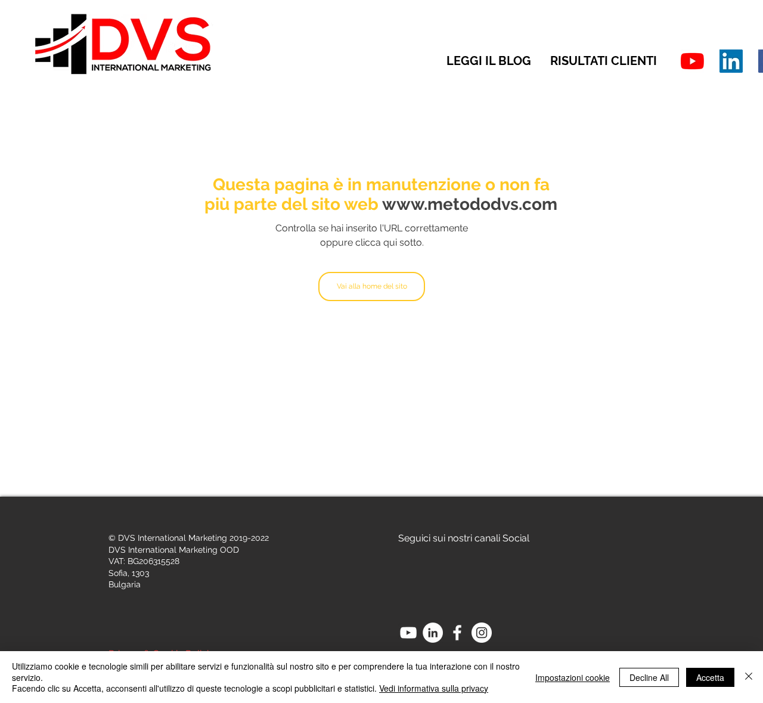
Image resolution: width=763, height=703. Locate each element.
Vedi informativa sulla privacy (433, 688)
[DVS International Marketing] (731, 61)
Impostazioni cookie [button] (572, 677)
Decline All (649, 677)
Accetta (710, 677)
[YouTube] (692, 61)
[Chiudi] (749, 677)
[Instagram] (482, 633)
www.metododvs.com (469, 204)
